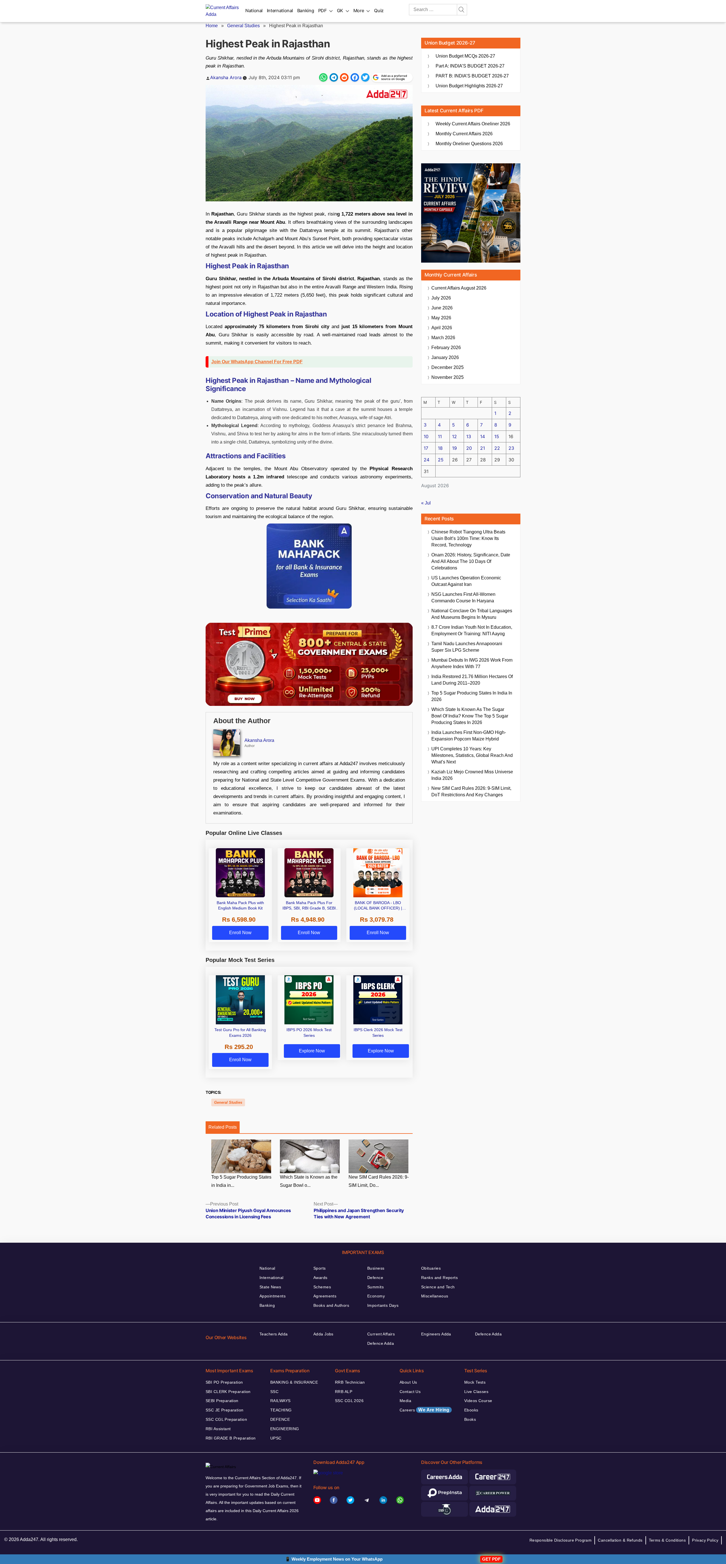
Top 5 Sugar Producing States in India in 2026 (471, 696)
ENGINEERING (284, 1428)
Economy (376, 1296)
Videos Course (478, 1400)
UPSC (276, 1438)
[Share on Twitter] (365, 77)
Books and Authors (331, 1305)
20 (469, 448)
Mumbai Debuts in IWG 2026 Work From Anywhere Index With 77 (471, 663)
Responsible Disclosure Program (560, 1540)
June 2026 (442, 307)
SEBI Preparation (222, 1400)
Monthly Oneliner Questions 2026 (469, 143)
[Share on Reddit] (344, 77)
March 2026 (443, 337)
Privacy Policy (705, 1540)
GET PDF (491, 1559)
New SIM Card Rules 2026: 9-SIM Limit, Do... (379, 1181)
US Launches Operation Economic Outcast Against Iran (466, 581)
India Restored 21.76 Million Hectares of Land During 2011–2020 (472, 679)
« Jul (426, 503)
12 (454, 436)
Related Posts (222, 1127)
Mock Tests (475, 1382)
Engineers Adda (436, 1334)
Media (405, 1400)
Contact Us (410, 1391)
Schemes (322, 1287)
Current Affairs (381, 1334)
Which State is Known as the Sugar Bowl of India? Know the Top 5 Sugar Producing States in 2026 (469, 716)
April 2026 (441, 327)
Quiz (379, 10)
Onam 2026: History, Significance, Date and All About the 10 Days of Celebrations (470, 561)
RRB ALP (343, 1391)
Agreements (324, 1296)
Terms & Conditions (667, 1540)
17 (426, 448)
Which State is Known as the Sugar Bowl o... (308, 1181)
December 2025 (447, 367)
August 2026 (458, 288)
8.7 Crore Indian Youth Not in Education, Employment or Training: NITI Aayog (471, 630)
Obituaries (431, 1268)
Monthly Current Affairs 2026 (464, 133)
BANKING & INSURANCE (294, 1382)
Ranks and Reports (439, 1277)
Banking (305, 10)
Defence (375, 1277)
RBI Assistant (218, 1428)
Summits (375, 1287)
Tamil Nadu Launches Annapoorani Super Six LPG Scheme (466, 647)
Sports (319, 1268)
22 (497, 448)
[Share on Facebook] (355, 77)
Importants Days (382, 1305)
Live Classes (476, 1391)
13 (468, 436)
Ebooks (471, 1410)
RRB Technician (350, 1382)
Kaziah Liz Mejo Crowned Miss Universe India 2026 (472, 775)
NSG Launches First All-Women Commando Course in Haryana (463, 597)
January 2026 (445, 357)
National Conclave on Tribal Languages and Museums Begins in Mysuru (471, 614)
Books (470, 1419)
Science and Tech (438, 1287)
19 (454, 448)
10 (426, 436)
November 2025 (447, 377)
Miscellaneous (434, 1296)
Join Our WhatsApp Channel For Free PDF (257, 361)
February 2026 (446, 347)
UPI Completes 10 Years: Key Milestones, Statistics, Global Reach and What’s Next (472, 755)
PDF (322, 10)
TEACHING (281, 1410)
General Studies (243, 25)
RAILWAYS (280, 1400)
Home (212, 25)
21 (482, 448)
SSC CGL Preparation (226, 1419)
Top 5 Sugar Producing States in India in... (241, 1181)
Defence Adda (380, 1343)
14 (482, 436)
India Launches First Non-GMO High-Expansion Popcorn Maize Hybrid (468, 735)
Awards (320, 1277)
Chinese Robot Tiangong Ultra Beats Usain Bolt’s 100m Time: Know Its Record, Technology (468, 538)
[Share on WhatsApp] (323, 77)
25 (441, 460)
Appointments (272, 1296)
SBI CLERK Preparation (228, 1391)
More (358, 10)
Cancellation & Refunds (620, 1540)
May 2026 (441, 317)
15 (496, 436)
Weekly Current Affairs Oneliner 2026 (473, 123)
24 (426, 460)
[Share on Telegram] (334, 77)
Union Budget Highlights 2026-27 (469, 85)
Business (375, 1268)
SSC (274, 1391)
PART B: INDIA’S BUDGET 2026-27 (472, 75)
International (280, 10)
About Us (408, 1382)
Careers (424, 1409)
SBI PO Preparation (224, 1382)
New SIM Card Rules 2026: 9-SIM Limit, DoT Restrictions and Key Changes (471, 791)
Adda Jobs (323, 1334)
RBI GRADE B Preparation (231, 1438)
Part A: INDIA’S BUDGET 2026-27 (470, 66)
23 (511, 448)
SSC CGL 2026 (349, 1400)
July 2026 (441, 298)
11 (440, 436)
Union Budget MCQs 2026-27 (465, 56)
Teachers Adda (273, 1334)
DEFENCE (280, 1419)
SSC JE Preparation (225, 1410)
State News (270, 1287)
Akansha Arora (226, 77)
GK (340, 10)
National (254, 10)
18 (440, 448)
